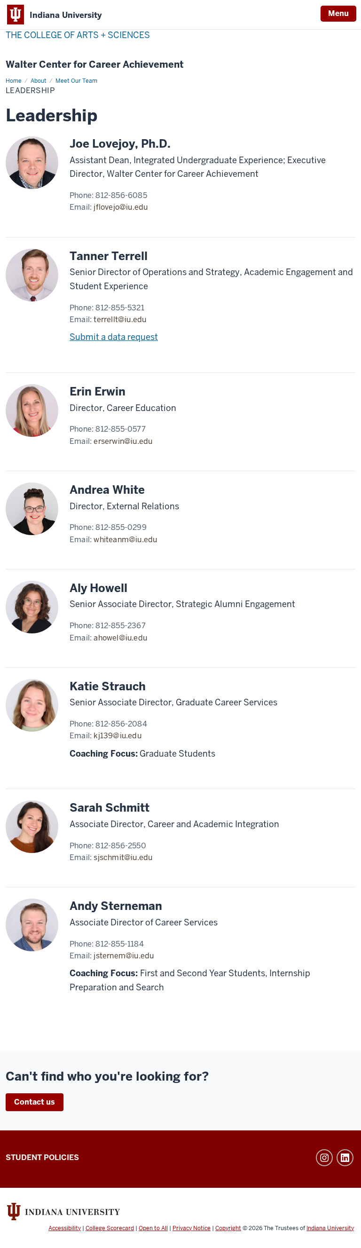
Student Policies (42, 1157)
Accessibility (64, 1228)
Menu (338, 13)
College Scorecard (110, 1228)
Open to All (153, 1228)
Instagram (324, 1157)
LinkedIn (345, 1157)
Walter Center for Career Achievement (95, 64)
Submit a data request (114, 337)
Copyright (228, 1228)
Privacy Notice (192, 1228)
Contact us (34, 1102)
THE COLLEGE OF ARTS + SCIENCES (78, 35)
